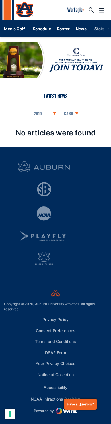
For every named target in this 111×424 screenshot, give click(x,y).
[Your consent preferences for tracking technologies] (10, 414)
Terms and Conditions (55, 341)
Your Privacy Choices (55, 363)
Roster (63, 28)
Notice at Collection (56, 374)
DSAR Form (55, 352)
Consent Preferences (55, 330)
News (81, 28)
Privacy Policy (55, 319)
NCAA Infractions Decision (55, 398)
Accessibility (55, 387)
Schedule (42, 28)
